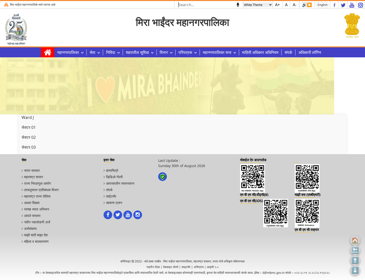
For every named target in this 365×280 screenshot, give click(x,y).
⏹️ (309, 4)
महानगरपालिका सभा (217, 52)
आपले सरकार (32, 215)
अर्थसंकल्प (30, 228)
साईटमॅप (111, 196)
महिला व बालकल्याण (36, 241)
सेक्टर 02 (29, 137)
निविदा (110, 52)
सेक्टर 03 (29, 147)
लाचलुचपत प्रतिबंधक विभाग (41, 189)
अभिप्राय (199, 267)
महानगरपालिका (68, 52)
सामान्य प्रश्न (114, 202)
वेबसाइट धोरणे (170, 267)
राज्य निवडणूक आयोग (37, 183)
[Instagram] (360, 5)
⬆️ (355, 260)
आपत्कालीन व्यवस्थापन (120, 183)
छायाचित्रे (112, 170)
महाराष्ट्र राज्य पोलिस (37, 196)
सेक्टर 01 (29, 127)
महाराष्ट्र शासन (33, 177)
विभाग (164, 52)
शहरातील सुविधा (137, 52)
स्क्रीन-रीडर (153, 267)
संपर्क (288, 52)
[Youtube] (351, 5)
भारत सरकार (32, 170)
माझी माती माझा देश (36, 235)
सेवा (92, 52)
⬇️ (355, 270)
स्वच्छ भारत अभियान (36, 209)
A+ (277, 4)
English (323, 5)
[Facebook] (334, 5)
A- (294, 4)
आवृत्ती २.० (213, 267)
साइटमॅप (186, 267)
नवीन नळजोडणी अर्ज (37, 222)
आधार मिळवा (31, 202)
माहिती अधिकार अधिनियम (260, 52)
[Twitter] (343, 5)
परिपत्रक (185, 52)
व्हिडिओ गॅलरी (114, 177)
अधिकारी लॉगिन (309, 52)
